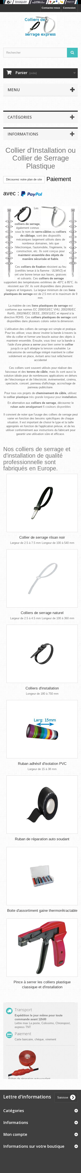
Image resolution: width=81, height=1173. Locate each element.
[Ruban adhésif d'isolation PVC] (42, 729)
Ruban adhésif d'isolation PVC (42, 764)
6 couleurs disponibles (40, 406)
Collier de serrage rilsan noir (42, 537)
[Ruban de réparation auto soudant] (42, 805)
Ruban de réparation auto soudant (42, 839)
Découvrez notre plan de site (24, 179)
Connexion (69, 7)
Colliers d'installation (42, 688)
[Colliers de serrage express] (40, 26)
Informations (23, 134)
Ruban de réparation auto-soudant (29, 1078)
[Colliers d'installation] (42, 654)
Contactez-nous (51, 7)
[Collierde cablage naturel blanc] (42, 578)
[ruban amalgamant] (40, 2)
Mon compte (15, 1134)
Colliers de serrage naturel (42, 613)
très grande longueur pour (42, 397)
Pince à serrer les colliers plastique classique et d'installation (42, 984)
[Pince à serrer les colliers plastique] (42, 948)
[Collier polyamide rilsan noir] (42, 503)
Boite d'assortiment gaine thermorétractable (42, 911)
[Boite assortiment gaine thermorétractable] (42, 876)
